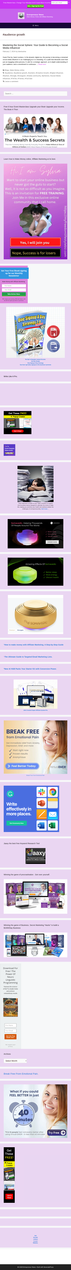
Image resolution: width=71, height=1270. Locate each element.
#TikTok (14, 78)
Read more (42, 64)
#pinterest (45, 76)
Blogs (7, 70)
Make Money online (17, 70)
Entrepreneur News (35, 15)
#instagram (21, 76)
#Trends (21, 78)
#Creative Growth (42, 73)
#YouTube (28, 78)
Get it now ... (45, 509)
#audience (9, 73)
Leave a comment (11, 81)
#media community (34, 76)
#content (31, 73)
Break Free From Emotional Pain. (21, 1073)
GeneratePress (49, 1267)
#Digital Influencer (56, 73)
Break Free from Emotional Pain (35, 775)
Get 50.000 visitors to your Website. (35, 1239)
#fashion (6, 76)
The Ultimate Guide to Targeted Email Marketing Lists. (28, 657)
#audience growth (20, 73)
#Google (13, 76)
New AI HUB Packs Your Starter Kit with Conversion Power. (30, 669)
